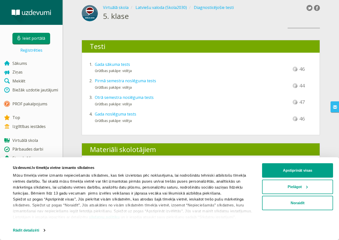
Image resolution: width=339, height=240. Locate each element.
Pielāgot (295, 187)
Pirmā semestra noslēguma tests (125, 80)
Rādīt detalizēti (26, 230)
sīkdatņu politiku (104, 217)
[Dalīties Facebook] (317, 8)
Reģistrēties (31, 50)
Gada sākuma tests (112, 64)
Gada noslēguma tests (115, 114)
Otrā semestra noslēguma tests (124, 97)
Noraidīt (298, 203)
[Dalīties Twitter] (309, 8)
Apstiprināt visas (297, 170)
